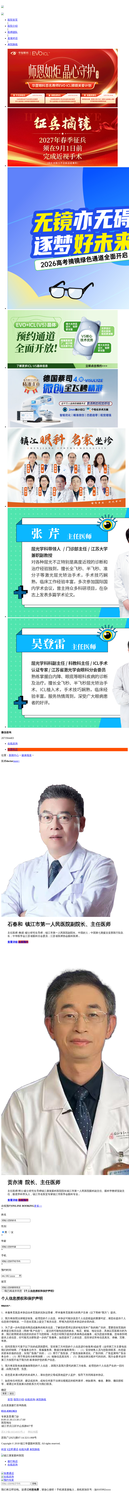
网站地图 (33, 1431)
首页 (10, 1399)
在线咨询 (30, 1399)
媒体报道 (27, 755)
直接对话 (13, 38)
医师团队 (13, 32)
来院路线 (13, 44)
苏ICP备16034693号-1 (13, 1431)
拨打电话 (13, 1461)
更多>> (38, 1206)
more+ (16, 761)
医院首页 (13, 19)
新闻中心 (14, 755)
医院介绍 (13, 26)
